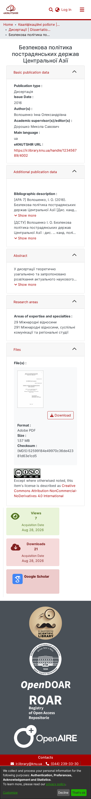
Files (17, 349)
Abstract (20, 255)
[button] (11, 9)
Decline (63, 792)
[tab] (45, 72)
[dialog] (45, 782)
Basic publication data (31, 72)
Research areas (26, 302)
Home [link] (8, 24)
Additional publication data (35, 172)
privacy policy (55, 784)
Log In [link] (66, 9)
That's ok (78, 792)
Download (62, 415)
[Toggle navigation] (82, 10)
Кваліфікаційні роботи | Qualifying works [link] (39, 24)
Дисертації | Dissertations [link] (30, 29)
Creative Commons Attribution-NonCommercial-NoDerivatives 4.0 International (45, 490)
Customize (10, 792)
